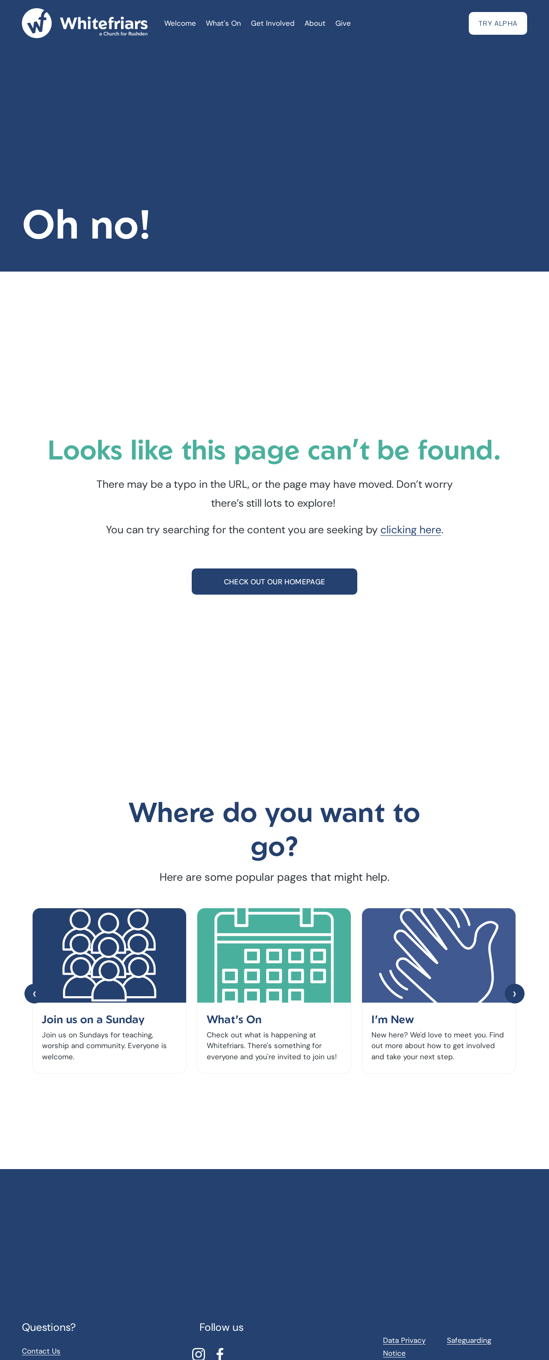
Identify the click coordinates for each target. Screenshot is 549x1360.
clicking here (410, 530)
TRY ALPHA (498, 23)
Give (343, 23)
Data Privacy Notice (404, 1347)
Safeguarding (469, 1340)
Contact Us (41, 1351)
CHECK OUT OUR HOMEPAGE (274, 581)
